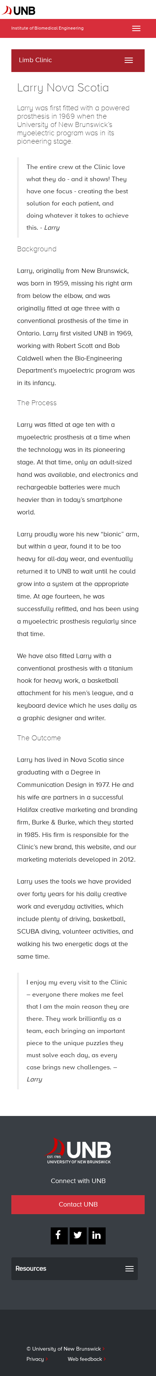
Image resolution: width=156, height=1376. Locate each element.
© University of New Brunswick (64, 1349)
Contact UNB (78, 1204)
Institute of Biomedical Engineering (47, 28)
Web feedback (85, 1359)
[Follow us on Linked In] (97, 1235)
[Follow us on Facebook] (59, 1235)
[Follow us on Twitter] (78, 1235)
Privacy (35, 1359)
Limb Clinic (35, 60)
